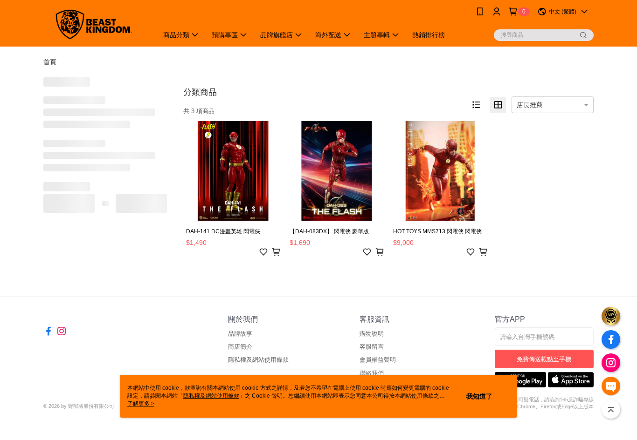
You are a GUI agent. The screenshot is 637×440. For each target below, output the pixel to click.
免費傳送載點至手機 (544, 359)
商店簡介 (240, 346)
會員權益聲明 (378, 359)
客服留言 (372, 346)
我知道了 (479, 396)
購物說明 (372, 333)
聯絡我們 (372, 373)
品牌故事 (240, 333)
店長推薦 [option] (530, 104)
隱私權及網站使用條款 (258, 359)
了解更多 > (140, 403)
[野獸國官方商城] (95, 24)
